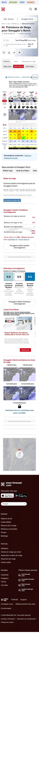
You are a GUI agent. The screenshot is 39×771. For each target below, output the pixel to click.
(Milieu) (18, 66)
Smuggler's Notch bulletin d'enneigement (19, 246)
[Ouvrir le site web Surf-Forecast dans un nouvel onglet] (4, 2)
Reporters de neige (8, 559)
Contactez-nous (7, 604)
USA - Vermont (13, 24)
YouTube (4, 585)
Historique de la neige (29, 61)
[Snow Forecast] (3, 9)
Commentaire (6, 608)
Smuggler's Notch (28, 24)
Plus (5, 115)
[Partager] (14, 52)
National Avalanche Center (17, 156)
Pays (3, 24)
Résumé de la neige (8, 525)
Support (23, 599)
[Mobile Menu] (36, 9)
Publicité (14, 599)
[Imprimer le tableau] (19, 52)
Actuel (16, 61)
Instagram (4, 578)
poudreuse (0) (13, 239)
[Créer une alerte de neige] (9, 52)
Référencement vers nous (25, 604)
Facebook (4, 574)
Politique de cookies (7, 622)
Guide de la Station (22, 171)
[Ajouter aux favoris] (4, 52)
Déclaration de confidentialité (26, 619)
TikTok (3, 581)
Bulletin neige (7, 171)
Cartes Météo (6, 522)
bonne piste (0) (24, 239)
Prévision (6, 61)
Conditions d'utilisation (8, 619)
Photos (3, 532)
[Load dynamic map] (19, 454)
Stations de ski (6, 518)
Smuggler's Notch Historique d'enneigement (20, 302)
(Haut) (7, 66)
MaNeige (4, 536)
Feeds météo (6, 562)
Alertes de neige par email (11, 552)
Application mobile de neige (11, 555)
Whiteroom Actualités (9, 529)
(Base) (29, 66)
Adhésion (4, 548)
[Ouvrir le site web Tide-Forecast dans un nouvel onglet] (22, 2)
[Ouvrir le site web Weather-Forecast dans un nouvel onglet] (30, 2)
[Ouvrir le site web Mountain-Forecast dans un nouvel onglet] (13, 2)
